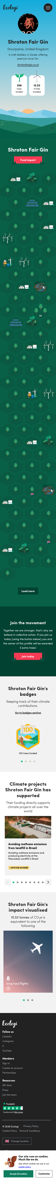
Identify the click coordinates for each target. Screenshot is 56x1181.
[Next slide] (48, 882)
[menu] (48, 7)
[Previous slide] (8, 882)
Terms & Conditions (29, 1130)
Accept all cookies (18, 1173)
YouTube (6, 1050)
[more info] (8, 988)
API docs (7, 1085)
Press (5, 1089)
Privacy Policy (31, 1126)
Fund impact (28, 160)
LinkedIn (7, 1036)
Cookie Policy (9, 1130)
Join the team (9, 1094)
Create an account (12, 1068)
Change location (20, 1141)
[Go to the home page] (10, 8)
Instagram (8, 1041)
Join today (28, 656)
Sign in (6, 1063)
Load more (28, 591)
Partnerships (9, 1072)
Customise (44, 1173)
